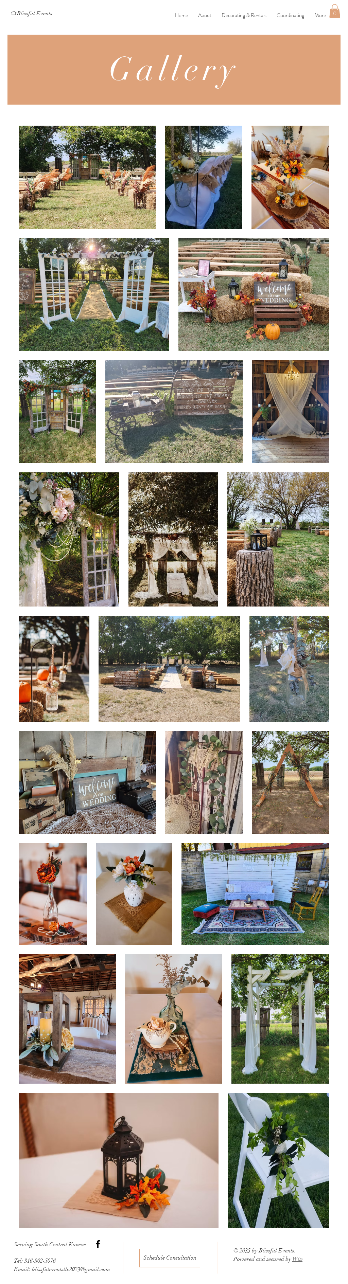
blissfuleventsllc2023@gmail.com (71, 1269)
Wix (297, 1259)
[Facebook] (98, 1244)
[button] (335, 11)
